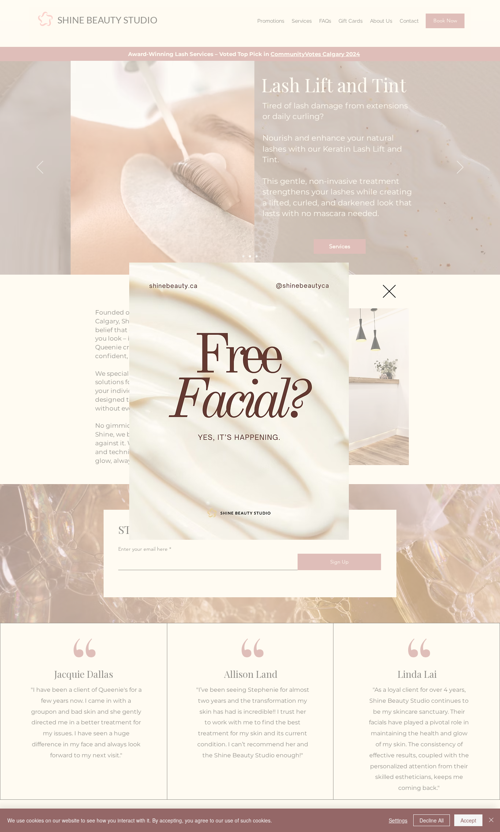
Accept (468, 820)
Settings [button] (398, 820)
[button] (389, 291)
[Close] (491, 820)
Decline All (431, 820)
